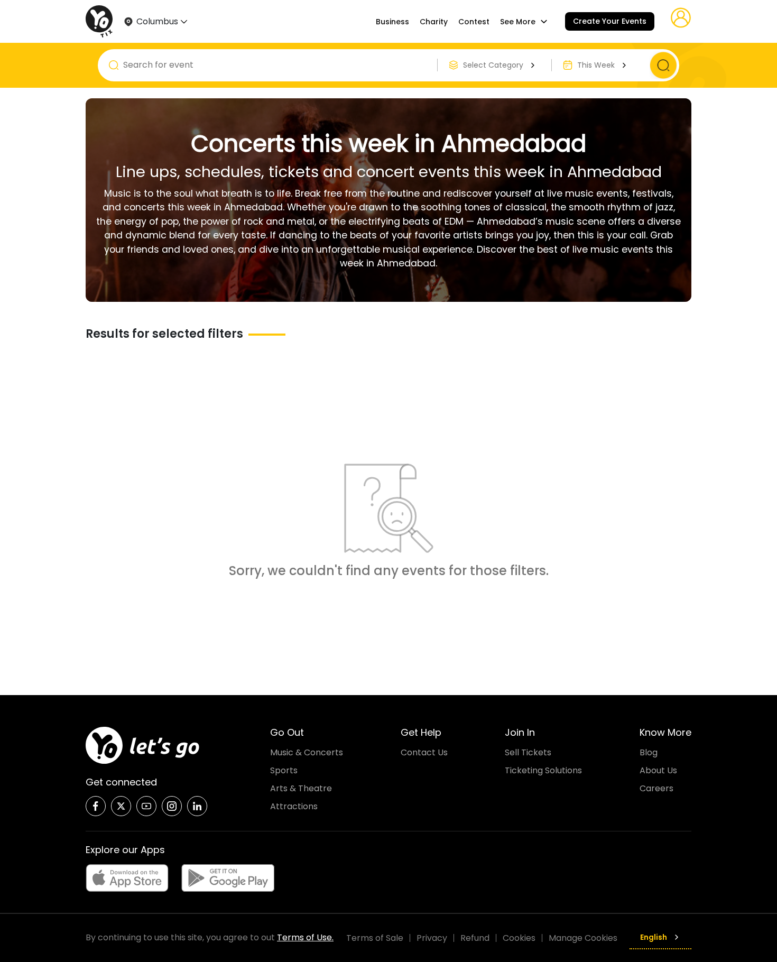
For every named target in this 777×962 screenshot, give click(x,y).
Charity (434, 21)
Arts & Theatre (301, 788)
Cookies (519, 938)
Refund (474, 938)
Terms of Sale (374, 938)
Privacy (432, 938)
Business (392, 21)
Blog (649, 752)
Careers (656, 788)
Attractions (294, 806)
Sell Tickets (528, 752)
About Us (658, 770)
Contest (473, 21)
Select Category (493, 65)
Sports (284, 770)
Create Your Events (609, 21)
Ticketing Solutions (543, 770)
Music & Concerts (306, 752)
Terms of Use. (305, 937)
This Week (596, 65)
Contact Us (424, 752)
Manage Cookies (583, 938)
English (653, 937)
